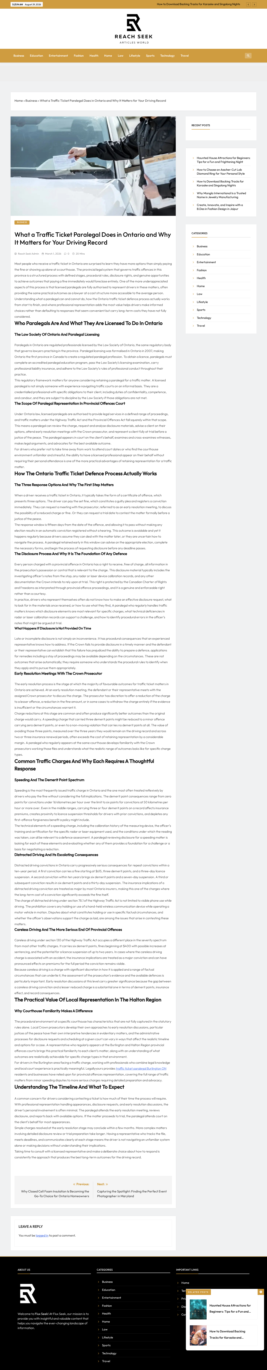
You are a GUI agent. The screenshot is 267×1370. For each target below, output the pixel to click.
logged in (42, 1235)
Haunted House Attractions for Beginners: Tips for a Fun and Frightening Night (230, 1311)
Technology (167, 55)
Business (18, 55)
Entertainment (58, 55)
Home (108, 55)
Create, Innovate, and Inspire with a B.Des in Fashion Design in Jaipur (220, 206)
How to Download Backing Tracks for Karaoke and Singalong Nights (227, 1337)
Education (36, 55)
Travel (185, 55)
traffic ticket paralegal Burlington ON (141, 1068)
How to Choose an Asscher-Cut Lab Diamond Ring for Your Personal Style (221, 171)
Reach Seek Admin (28, 253)
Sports (150, 55)
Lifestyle (134, 55)
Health (94, 55)
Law (120, 55)
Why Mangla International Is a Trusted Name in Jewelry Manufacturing (197, 6)
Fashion (79, 55)
